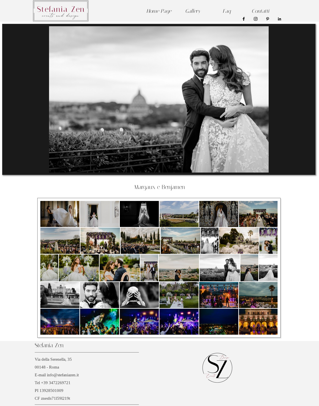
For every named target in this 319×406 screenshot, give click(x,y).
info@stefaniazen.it (63, 375)
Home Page (158, 11)
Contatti (260, 11)
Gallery (193, 11)
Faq (227, 11)
